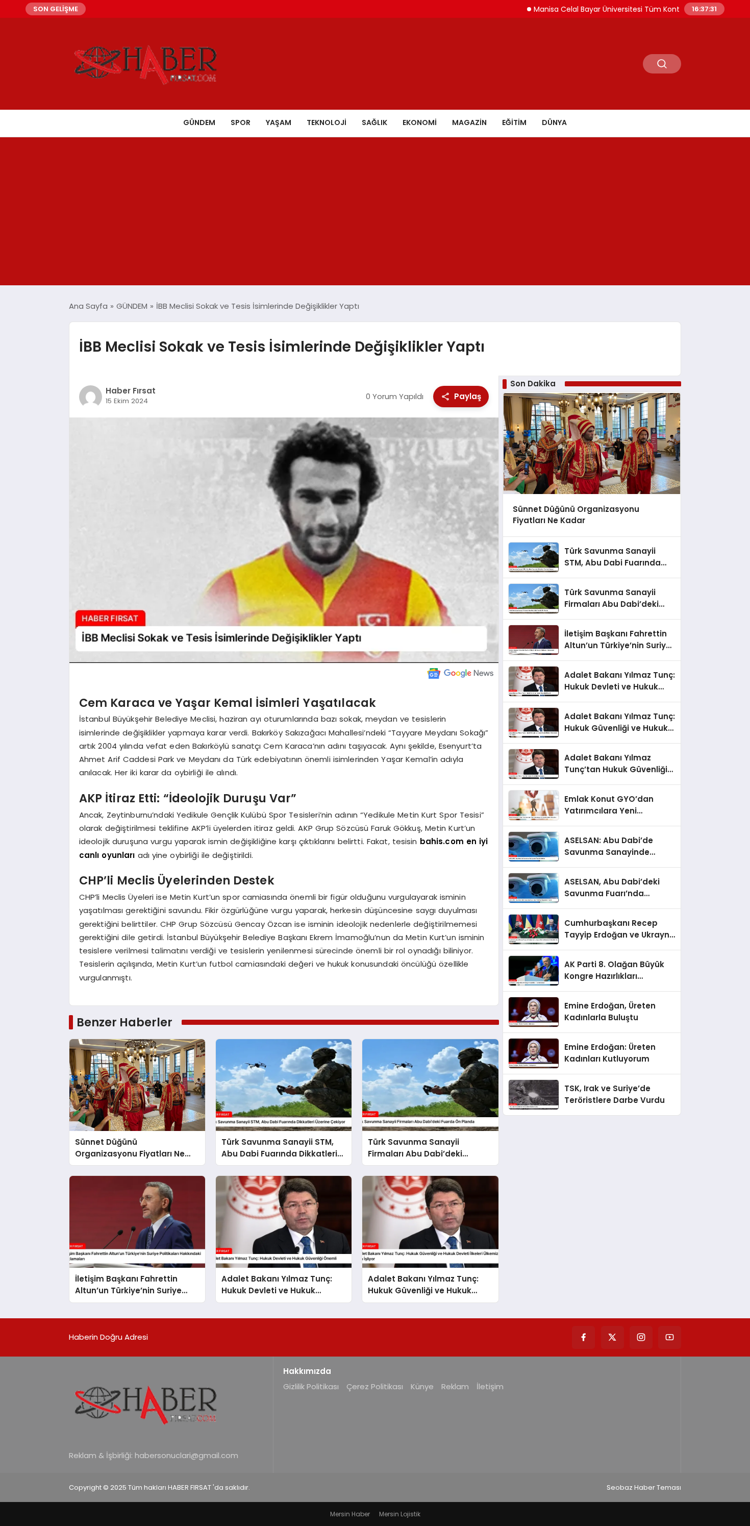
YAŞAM (278, 122)
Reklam (455, 1386)
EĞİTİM (514, 122)
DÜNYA (554, 122)
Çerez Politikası (374, 1386)
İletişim (490, 1386)
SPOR (241, 122)
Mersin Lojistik (399, 1514)
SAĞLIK (374, 122)
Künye (422, 1386)
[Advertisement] (375, 213)
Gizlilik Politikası (311, 1386)
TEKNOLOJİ (326, 122)
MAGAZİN (469, 122)
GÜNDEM (199, 122)
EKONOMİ (420, 122)
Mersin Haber (350, 1514)
